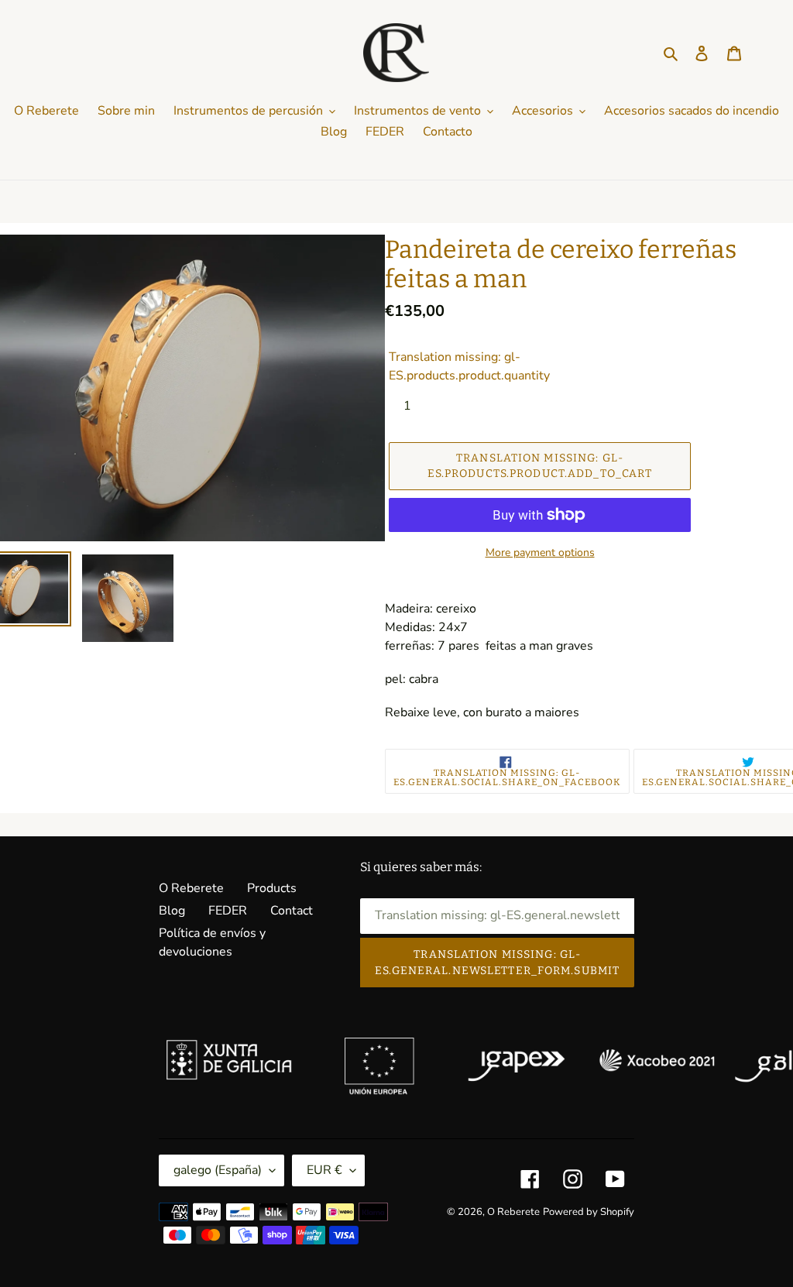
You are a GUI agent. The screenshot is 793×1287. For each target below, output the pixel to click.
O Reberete (191, 888)
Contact (291, 910)
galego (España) (217, 1170)
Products (272, 888)
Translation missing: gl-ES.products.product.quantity (469, 366)
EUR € (324, 1170)
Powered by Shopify (588, 1212)
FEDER (227, 910)
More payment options (540, 552)
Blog (172, 910)
